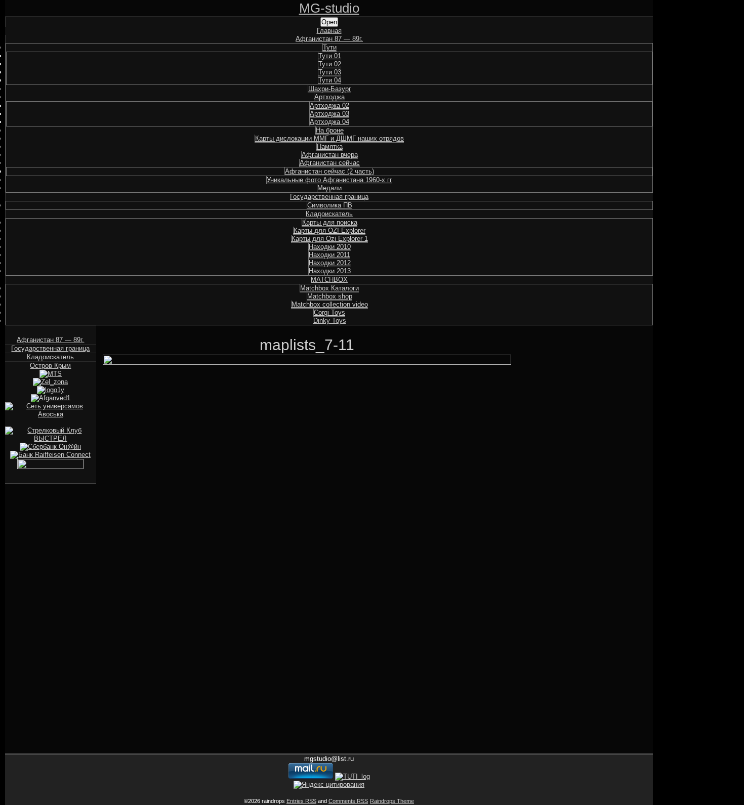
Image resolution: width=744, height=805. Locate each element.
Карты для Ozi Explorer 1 (330, 238)
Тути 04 (329, 80)
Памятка (330, 146)
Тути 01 (329, 56)
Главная (329, 30)
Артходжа (329, 97)
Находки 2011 (329, 255)
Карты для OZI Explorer (329, 230)
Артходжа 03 (329, 113)
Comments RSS (348, 801)
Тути (330, 47)
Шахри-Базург (329, 89)
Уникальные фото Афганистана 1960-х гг (329, 180)
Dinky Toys (329, 320)
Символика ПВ (329, 205)
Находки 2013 (330, 271)
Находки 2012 (330, 263)
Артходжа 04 (329, 121)
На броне (330, 130)
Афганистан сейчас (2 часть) (329, 171)
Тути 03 (329, 72)
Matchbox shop (329, 296)
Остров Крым (50, 365)
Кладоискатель (329, 214)
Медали (329, 188)
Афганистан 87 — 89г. (329, 39)
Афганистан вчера (330, 154)
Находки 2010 (330, 246)
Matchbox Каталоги (329, 288)
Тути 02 (329, 64)
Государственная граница (329, 196)
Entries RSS (301, 801)
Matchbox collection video (330, 304)
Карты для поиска (329, 222)
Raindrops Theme (392, 801)
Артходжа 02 (329, 105)
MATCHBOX (329, 279)
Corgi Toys (329, 312)
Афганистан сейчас (330, 162)
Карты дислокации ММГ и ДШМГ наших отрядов (329, 138)
